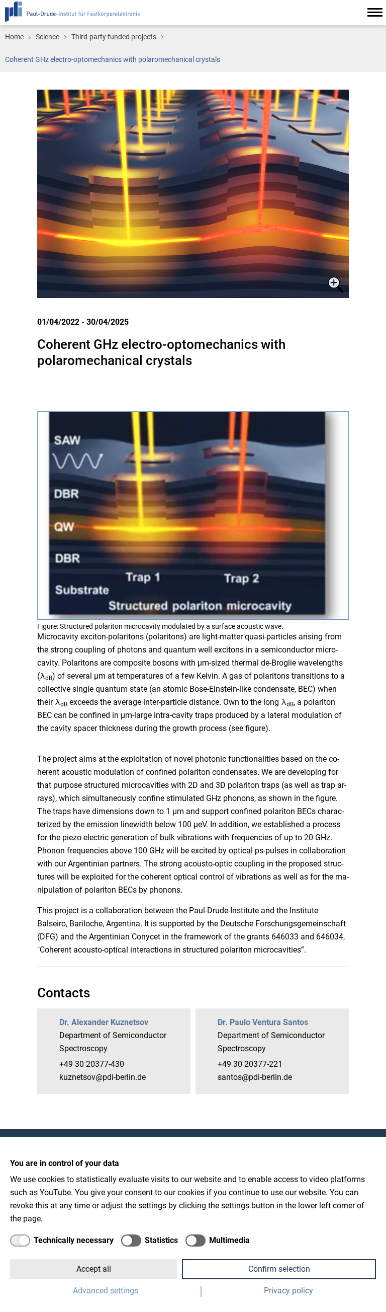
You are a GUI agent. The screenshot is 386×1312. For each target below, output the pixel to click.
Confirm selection (279, 1269)
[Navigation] (374, 12)
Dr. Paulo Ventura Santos (263, 1022)
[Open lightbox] (193, 194)
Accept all (93, 1269)
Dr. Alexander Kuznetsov (103, 1022)
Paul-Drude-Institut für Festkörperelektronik (72, 12)
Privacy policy (288, 1290)
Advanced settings (105, 1290)
